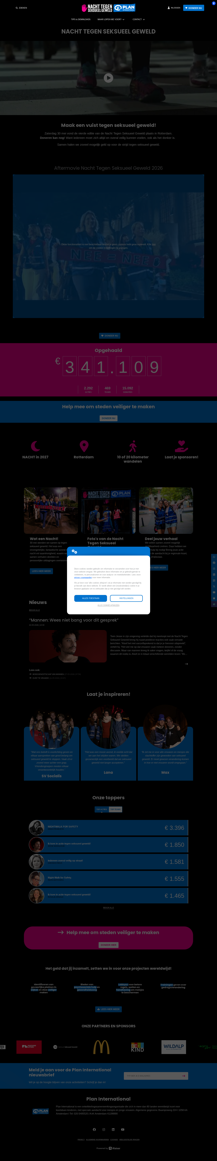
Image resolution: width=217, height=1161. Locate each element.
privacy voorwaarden (83, 577)
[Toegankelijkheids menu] (214, 3)
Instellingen (126, 598)
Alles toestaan (90, 598)
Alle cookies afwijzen (108, 605)
